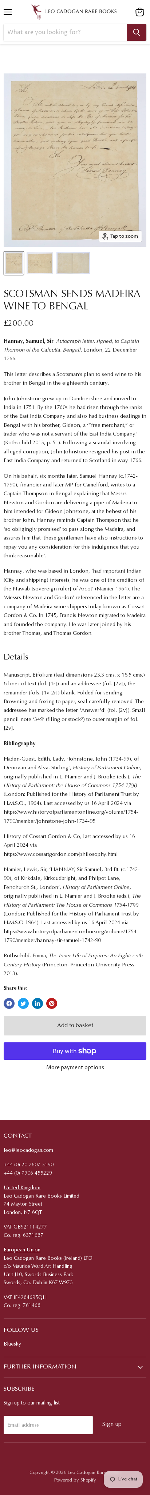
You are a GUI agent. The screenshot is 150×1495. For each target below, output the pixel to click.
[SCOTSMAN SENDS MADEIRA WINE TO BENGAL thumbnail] (14, 263)
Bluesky (12, 1344)
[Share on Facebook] (9, 1003)
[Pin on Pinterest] (51, 1003)
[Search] (136, 32)
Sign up (112, 1424)
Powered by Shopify (75, 1480)
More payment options (75, 1068)
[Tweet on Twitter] (23, 1003)
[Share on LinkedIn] (37, 1003)
